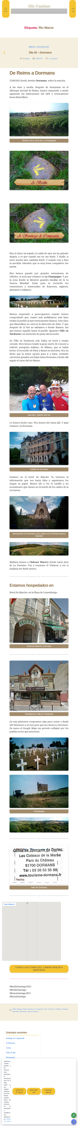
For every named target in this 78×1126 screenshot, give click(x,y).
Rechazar (34, 1091)
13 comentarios (53, 58)
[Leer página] (73, 1121)
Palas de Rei (10, 1052)
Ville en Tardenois (33, 1011)
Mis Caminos (39, 6)
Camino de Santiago (54, 1009)
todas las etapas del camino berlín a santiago (39, 968)
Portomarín (10, 1057)
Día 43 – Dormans (40, 52)
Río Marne (23, 1011)
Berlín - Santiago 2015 (39, 47)
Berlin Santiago (17, 1009)
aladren (27, 58)
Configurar (48, 1091)
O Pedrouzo (10, 1043)
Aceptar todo (19, 1091)
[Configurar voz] (73, 1115)
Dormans (65, 1009)
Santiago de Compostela (15, 1038)
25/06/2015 (39, 58)
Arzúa (8, 1047)
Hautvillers (15, 1011)
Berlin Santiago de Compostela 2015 (35, 1009)
